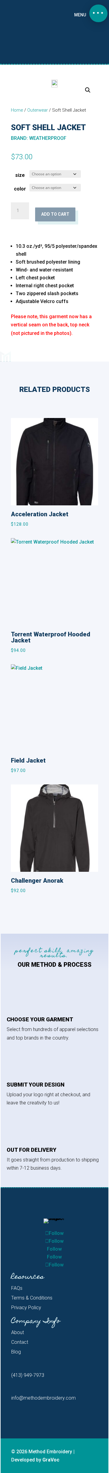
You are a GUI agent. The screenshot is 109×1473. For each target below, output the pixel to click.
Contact (19, 1342)
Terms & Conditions (31, 1298)
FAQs (16, 1288)
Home (17, 110)
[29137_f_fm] (54, 83)
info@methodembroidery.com (43, 1398)
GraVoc (50, 1460)
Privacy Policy (26, 1307)
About (17, 1332)
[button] (98, 13)
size (20, 175)
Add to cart (55, 214)
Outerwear (37, 110)
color (20, 189)
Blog (16, 1352)
